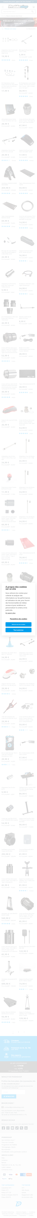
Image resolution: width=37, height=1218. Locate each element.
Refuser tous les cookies (18, 624)
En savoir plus (10, 613)
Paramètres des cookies (18, 619)
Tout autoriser (18, 630)
